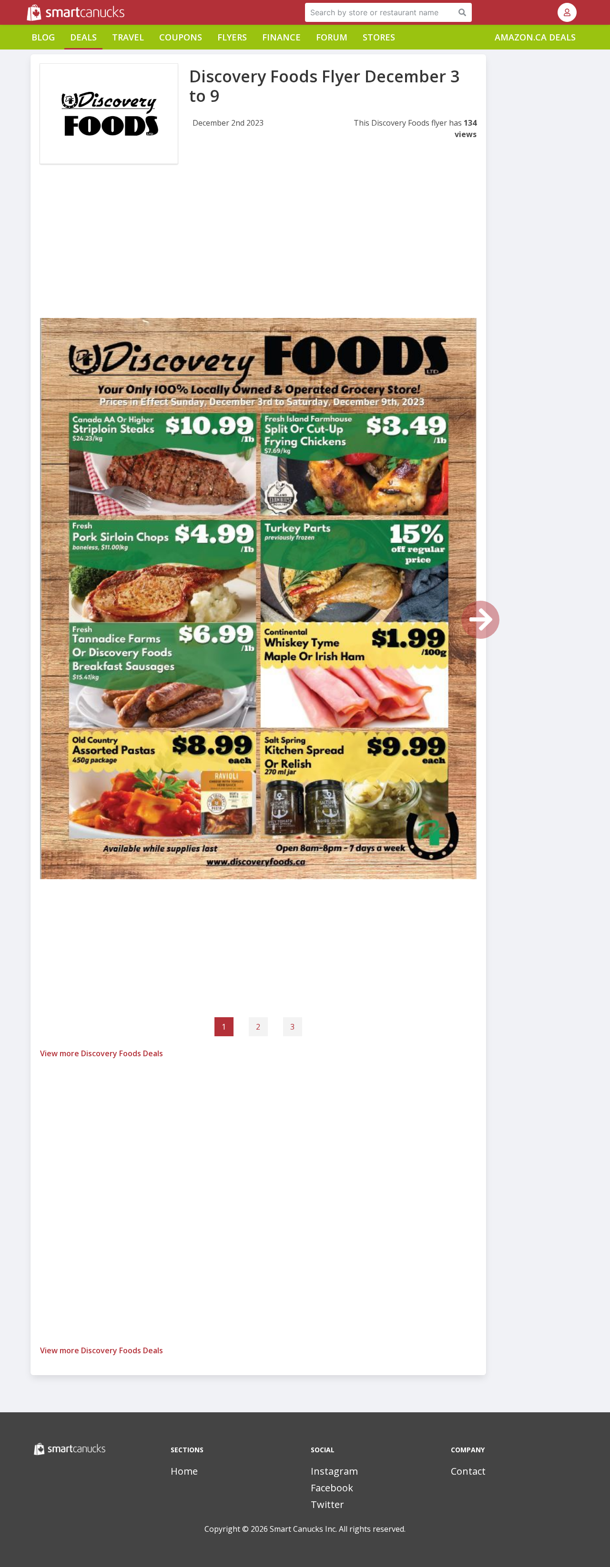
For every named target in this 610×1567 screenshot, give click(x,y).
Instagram (334, 1471)
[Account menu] (567, 12)
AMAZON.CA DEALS (535, 37)
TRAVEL (128, 37)
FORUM (331, 37)
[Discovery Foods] (109, 114)
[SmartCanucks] (27, 12)
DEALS (83, 37)
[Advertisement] (258, 251)
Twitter (327, 1504)
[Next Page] (480, 620)
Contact (468, 1471)
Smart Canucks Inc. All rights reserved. (338, 1529)
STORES (379, 37)
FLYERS (232, 37)
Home (184, 1471)
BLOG (43, 37)
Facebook (332, 1487)
